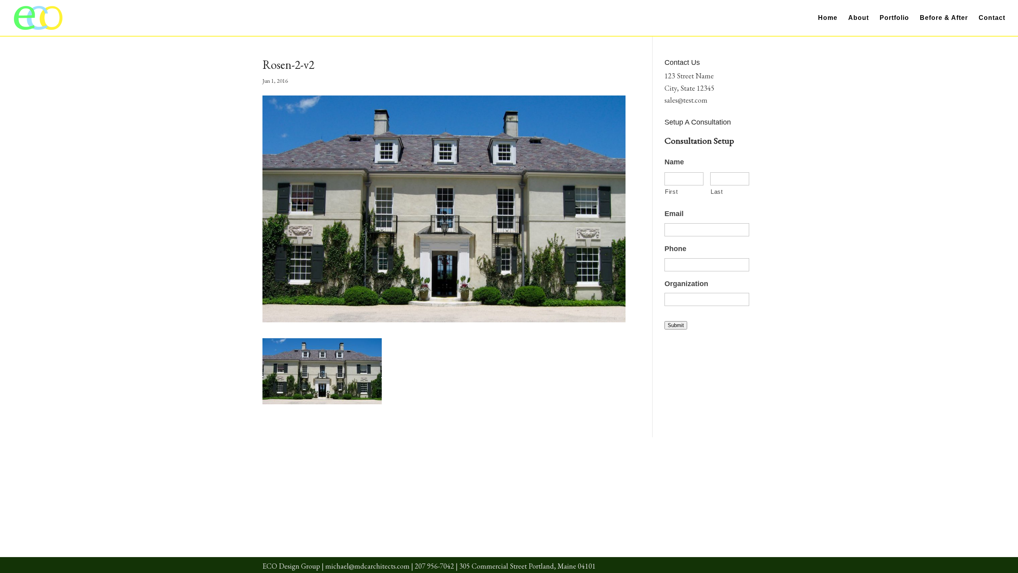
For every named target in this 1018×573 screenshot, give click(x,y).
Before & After (944, 18)
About (858, 18)
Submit (676, 325)
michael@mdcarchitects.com (367, 566)
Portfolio (894, 18)
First (671, 192)
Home (827, 18)
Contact (992, 18)
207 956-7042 (434, 566)
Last (717, 192)
